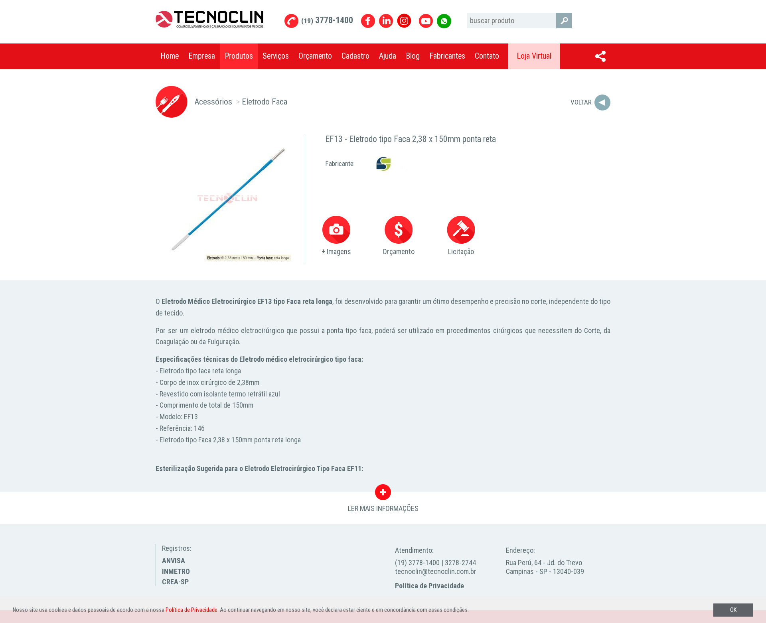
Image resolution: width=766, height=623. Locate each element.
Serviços (276, 56)
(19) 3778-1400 (417, 562)
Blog (413, 56)
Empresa (201, 56)
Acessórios (213, 101)
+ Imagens (336, 251)
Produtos (239, 56)
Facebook (368, 21)
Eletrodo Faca (264, 101)
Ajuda (387, 56)
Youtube (426, 21)
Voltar (581, 102)
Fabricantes (447, 56)
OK (733, 610)
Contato (487, 56)
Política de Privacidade (429, 586)
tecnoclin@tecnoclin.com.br (435, 571)
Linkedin (386, 21)
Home (169, 56)
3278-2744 (460, 562)
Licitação (461, 251)
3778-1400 (327, 20)
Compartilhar (600, 56)
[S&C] (382, 163)
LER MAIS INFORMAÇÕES (383, 494)
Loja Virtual (534, 56)
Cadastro (355, 56)
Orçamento (315, 56)
